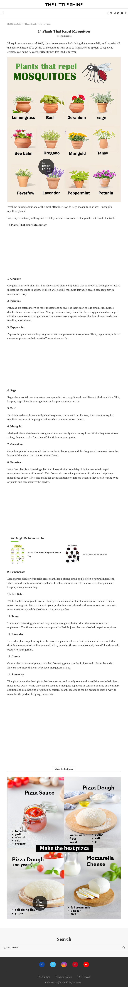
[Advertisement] (64, 251)
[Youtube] (122, 13)
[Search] (126, 13)
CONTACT (84, 976)
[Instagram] (115, 13)
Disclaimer (44, 976)
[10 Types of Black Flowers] (73, 554)
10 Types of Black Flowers (95, 554)
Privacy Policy (63, 976)
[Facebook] (107, 13)
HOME (10, 24)
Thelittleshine (65, 36)
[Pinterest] (118, 13)
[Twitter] (111, 13)
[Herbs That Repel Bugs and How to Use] (18, 554)
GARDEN (18, 24)
